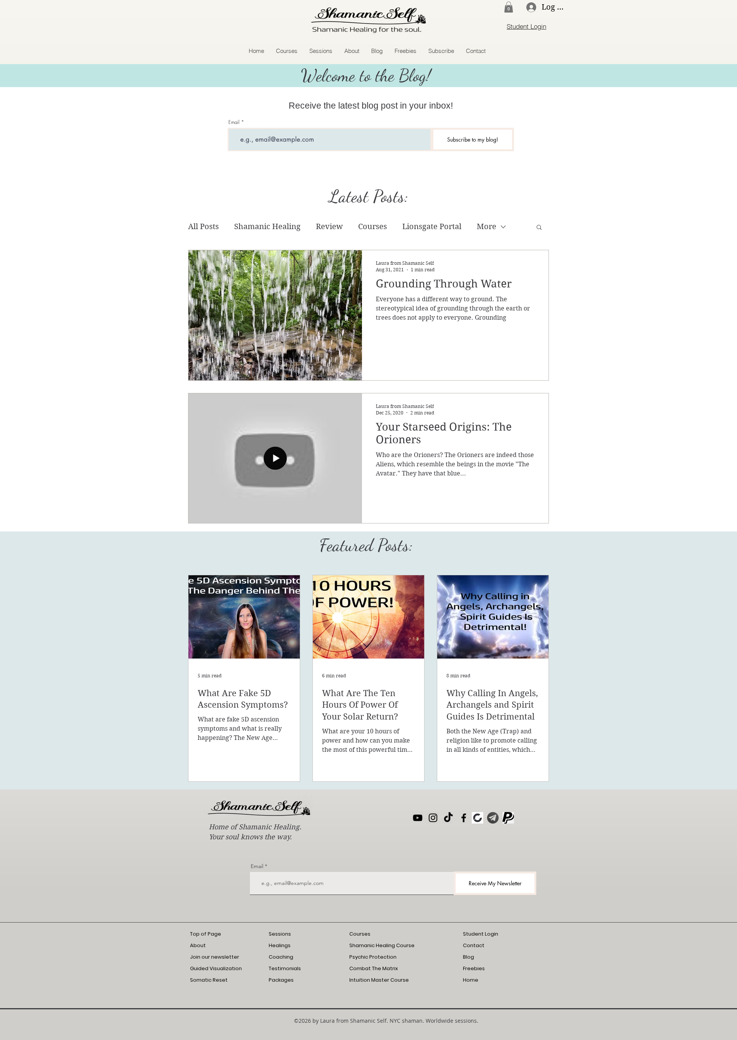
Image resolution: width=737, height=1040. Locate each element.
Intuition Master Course (379, 980)
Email (234, 122)
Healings (280, 945)
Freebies (474, 968)
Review (329, 226)
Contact (473, 945)
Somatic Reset (209, 980)
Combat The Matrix (373, 968)
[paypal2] (508, 818)
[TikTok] (448, 818)
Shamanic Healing (267, 226)
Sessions (280, 934)
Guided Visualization (216, 968)
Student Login (480, 934)
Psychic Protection (373, 957)
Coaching (281, 957)
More (486, 226)
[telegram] (493, 818)
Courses (372, 226)
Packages (281, 980)
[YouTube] (417, 818)
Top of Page (205, 934)
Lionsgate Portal (431, 226)
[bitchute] (477, 818)
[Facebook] (463, 818)
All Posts (203, 226)
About (198, 945)
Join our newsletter (214, 957)
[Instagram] (433, 818)
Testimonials (285, 968)
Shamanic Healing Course (382, 945)
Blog (468, 957)
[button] (508, 7)
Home (470, 980)
